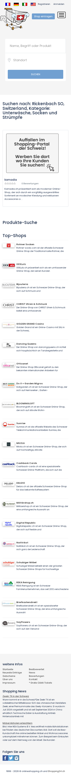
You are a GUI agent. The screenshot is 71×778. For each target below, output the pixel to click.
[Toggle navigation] (61, 15)
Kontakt (33, 679)
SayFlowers (23, 622)
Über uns (8, 679)
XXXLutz (21, 264)
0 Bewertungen (30, 183)
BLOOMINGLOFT (25, 403)
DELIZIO (20, 483)
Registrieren (44, 4)
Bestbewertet (36, 669)
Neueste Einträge (12, 672)
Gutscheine (9, 676)
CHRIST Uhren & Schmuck (31, 304)
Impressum (9, 682)
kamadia (10, 180)
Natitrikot (22, 542)
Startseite (8, 669)
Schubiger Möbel (26, 562)
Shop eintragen (43, 16)
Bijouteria (22, 284)
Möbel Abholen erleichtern (17, 723)
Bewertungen (36, 676)
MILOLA (20, 443)
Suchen (35, 74)
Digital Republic (26, 522)
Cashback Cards (26, 463)
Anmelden (58, 4)
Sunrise (20, 423)
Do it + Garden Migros (29, 383)
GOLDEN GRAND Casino (30, 323)
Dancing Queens (26, 343)
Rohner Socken (25, 244)
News (32, 672)
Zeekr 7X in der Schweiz (16, 696)
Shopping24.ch (56, 771)
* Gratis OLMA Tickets (40, 682)
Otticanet (22, 363)
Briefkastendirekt (26, 602)
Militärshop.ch (25, 502)
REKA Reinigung (25, 582)
